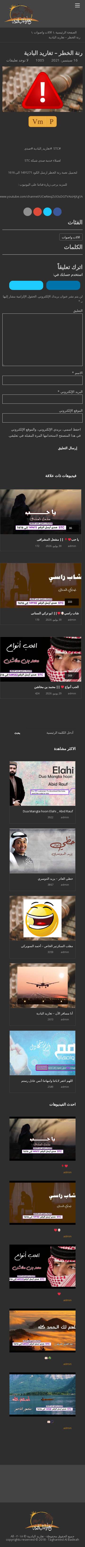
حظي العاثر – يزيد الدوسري (55, 878)
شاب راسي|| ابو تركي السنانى (55, 613)
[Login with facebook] (64, 291)
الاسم (77, 372)
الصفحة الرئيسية (66, 32)
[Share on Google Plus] (37, 212)
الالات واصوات (43, 32)
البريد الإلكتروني (70, 391)
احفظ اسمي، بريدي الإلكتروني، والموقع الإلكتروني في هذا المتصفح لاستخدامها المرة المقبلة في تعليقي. (44, 432)
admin (72, 546)
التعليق (78, 310)
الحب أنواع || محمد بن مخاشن (56, 687)
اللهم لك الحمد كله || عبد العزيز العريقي (46, 1358)
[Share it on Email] (27, 212)
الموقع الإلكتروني (71, 410)
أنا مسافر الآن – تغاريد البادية (54, 1013)
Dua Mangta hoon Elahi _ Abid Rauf (48, 811)
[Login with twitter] (27, 291)
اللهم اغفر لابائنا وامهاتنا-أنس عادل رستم (47, 1081)
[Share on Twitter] (47, 212)
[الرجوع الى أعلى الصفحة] (70, 1536)
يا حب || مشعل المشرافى (58, 539)
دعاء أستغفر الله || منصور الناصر (50, 1422)
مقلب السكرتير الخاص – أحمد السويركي (47, 946)
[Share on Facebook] (57, 212)
